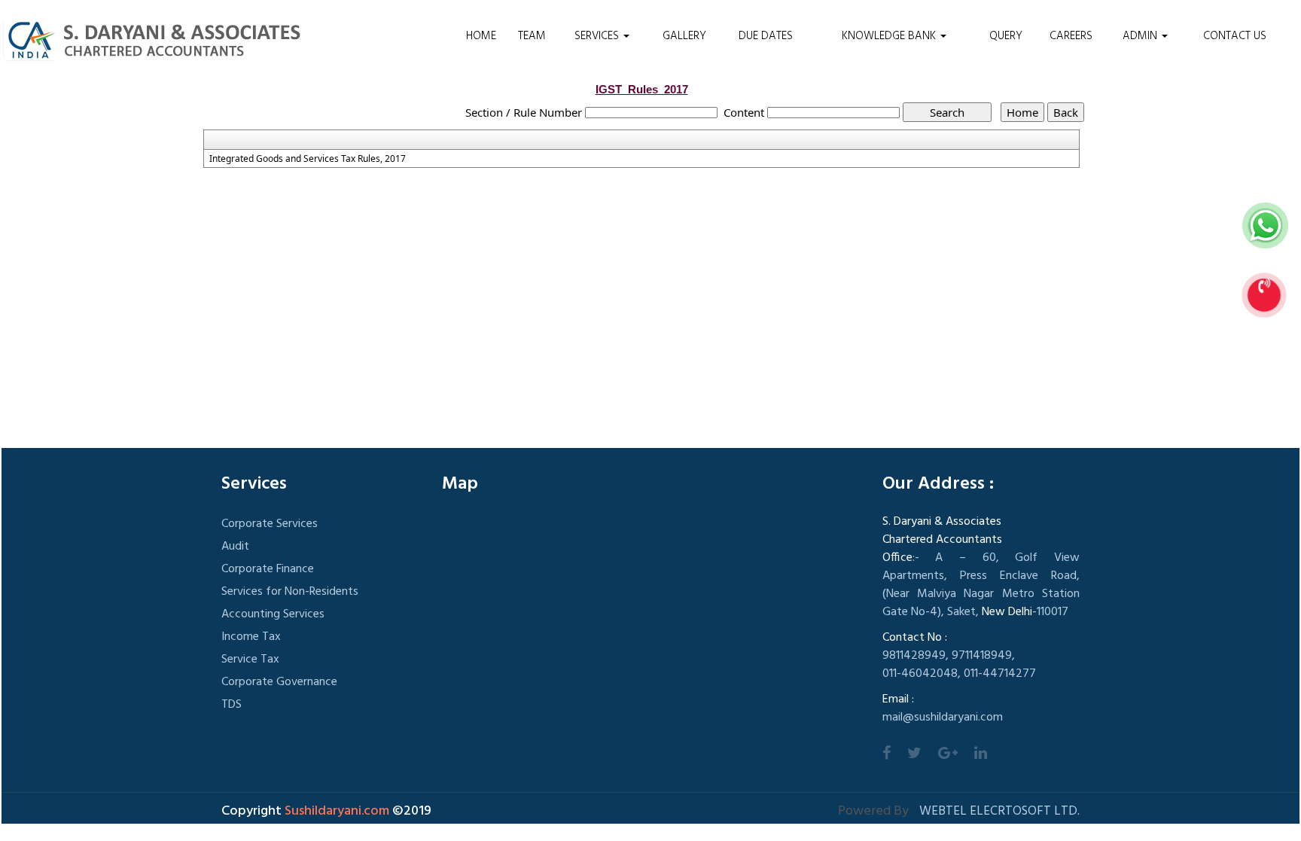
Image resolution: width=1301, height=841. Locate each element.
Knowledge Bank (890, 36)
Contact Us (1234, 36)
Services (598, 36)
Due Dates (766, 36)
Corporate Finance (267, 569)
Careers (1071, 36)
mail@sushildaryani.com (942, 717)
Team (532, 36)
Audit (235, 546)
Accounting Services (272, 614)
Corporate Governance (279, 682)
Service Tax (250, 659)
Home (481, 36)
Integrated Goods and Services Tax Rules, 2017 (307, 159)
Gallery (684, 36)
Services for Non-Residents (289, 592)
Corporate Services (269, 524)
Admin (1141, 36)
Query (1005, 36)
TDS (231, 705)
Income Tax (251, 637)
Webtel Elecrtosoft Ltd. (999, 811)
